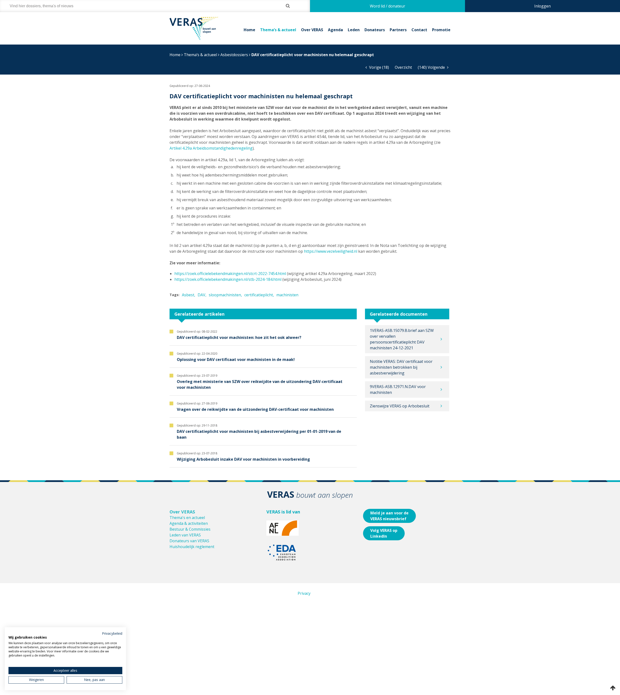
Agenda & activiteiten (189, 523)
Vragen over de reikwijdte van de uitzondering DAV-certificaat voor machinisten (255, 409)
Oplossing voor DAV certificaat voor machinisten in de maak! (236, 359)
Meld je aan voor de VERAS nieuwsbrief (389, 515)
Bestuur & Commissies (190, 529)
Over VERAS (312, 29)
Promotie (441, 29)
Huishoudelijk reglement (192, 546)
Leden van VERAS (185, 535)
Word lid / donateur (387, 6)
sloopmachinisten (225, 295)
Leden (354, 29)
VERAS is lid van (283, 512)
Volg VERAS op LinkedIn (383, 533)
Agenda (335, 29)
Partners (398, 29)
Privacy (304, 593)
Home (249, 29)
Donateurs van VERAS (189, 540)
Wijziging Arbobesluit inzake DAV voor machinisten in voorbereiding (243, 459)
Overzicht (403, 67)
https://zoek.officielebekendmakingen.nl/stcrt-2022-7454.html (230, 273)
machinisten (287, 295)
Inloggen (542, 6)
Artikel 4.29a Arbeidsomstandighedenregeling (211, 148)
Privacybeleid (112, 633)
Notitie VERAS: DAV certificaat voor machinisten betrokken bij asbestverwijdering (401, 367)
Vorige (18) (378, 67)
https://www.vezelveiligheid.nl (330, 251)
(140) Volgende (432, 67)
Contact (419, 29)
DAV (201, 295)
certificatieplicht (258, 295)
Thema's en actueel (187, 517)
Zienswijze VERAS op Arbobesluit (399, 406)
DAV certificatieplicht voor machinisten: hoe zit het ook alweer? (239, 337)
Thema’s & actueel (278, 29)
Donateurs (374, 29)
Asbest (188, 295)
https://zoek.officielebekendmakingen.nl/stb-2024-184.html (228, 279)
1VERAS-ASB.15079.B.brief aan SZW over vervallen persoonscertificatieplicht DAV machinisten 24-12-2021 (402, 339)
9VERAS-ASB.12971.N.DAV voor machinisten (398, 389)
